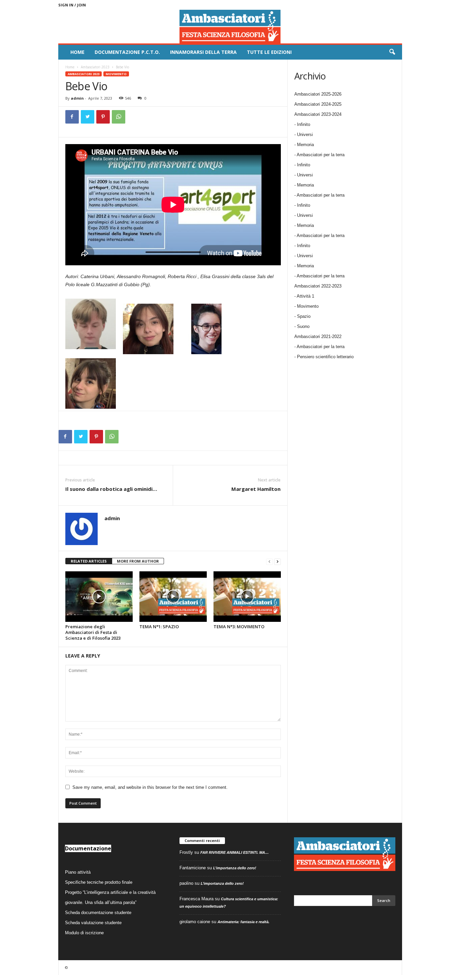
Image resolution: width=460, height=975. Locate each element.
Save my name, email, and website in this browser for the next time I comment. (150, 787)
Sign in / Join (72, 4)
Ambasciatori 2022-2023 (317, 286)
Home (77, 52)
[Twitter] (87, 117)
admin (77, 98)
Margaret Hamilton (256, 488)
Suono (303, 326)
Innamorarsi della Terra (203, 52)
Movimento (116, 74)
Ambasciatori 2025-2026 (317, 94)
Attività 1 (305, 296)
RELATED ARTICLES (89, 561)
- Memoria (304, 144)
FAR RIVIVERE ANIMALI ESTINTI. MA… (234, 852)
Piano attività (78, 872)
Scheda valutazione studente (93, 922)
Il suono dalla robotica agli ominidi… (111, 488)
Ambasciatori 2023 (95, 67)
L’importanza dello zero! (234, 868)
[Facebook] (72, 117)
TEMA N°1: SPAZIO (159, 627)
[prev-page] (269, 561)
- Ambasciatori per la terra (319, 154)
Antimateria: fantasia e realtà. (243, 922)
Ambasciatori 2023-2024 (317, 114)
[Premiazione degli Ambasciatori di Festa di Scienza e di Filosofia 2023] (99, 596)
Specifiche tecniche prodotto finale (98, 882)
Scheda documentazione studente (98, 912)
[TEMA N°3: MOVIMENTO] (247, 596)
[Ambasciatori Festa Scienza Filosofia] (230, 26)
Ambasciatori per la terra (320, 346)
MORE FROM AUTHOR (138, 561)
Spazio (303, 316)
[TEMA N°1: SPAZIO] (173, 596)
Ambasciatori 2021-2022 (317, 336)
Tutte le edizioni (269, 52)
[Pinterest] (103, 117)
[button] (392, 52)
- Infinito (302, 124)
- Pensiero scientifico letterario (324, 356)
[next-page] (277, 561)
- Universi (303, 134)
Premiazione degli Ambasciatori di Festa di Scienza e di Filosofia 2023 (93, 632)
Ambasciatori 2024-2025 (317, 104)
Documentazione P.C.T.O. (127, 52)
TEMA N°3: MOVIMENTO (238, 627)
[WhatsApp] (118, 117)
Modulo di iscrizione (84, 932)
